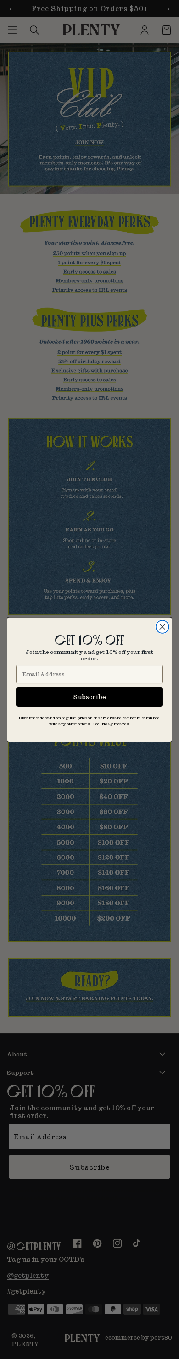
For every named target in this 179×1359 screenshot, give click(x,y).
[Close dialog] (162, 626)
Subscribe (89, 696)
